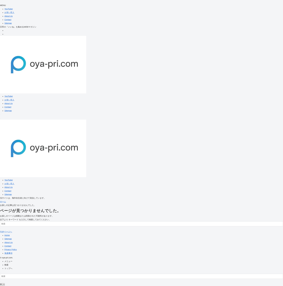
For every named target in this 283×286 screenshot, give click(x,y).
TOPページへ (6, 232)
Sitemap (8, 23)
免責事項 (8, 253)
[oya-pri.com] (43, 93)
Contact (7, 20)
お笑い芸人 (9, 12)
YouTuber (8, 9)
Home (7, 235)
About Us (8, 16)
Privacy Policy (10, 249)
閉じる (2, 284)
